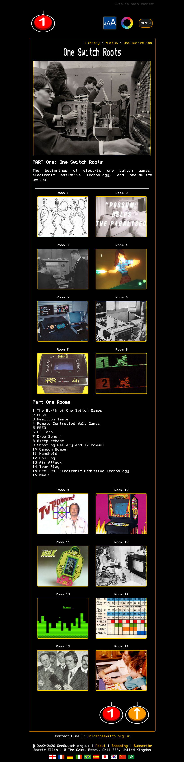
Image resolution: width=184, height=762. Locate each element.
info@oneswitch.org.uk (108, 736)
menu (145, 23)
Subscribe (143, 746)
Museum (111, 43)
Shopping (119, 746)
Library (92, 43)
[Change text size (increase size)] (110, 23)
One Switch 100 (138, 43)
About (100, 746)
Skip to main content (134, 4)
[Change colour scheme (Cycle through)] (127, 23)
